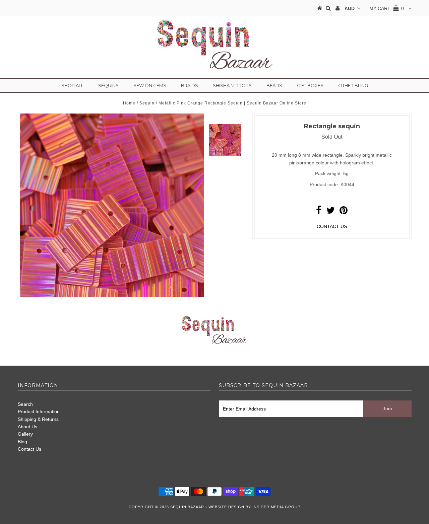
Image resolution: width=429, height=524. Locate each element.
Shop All (72, 85)
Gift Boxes (310, 85)
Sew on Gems (149, 85)
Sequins (108, 85)
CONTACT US (332, 226)
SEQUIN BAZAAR (187, 507)
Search (25, 404)
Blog (22, 441)
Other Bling (353, 85)
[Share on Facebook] (318, 212)
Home (129, 103)
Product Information (39, 411)
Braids (189, 85)
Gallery (25, 434)
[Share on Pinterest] (344, 212)
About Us (27, 426)
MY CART (386, 8)
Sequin (147, 103)
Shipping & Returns (38, 419)
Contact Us (29, 449)
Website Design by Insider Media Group (254, 507)
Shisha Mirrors (232, 85)
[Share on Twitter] (330, 212)
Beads (274, 85)
